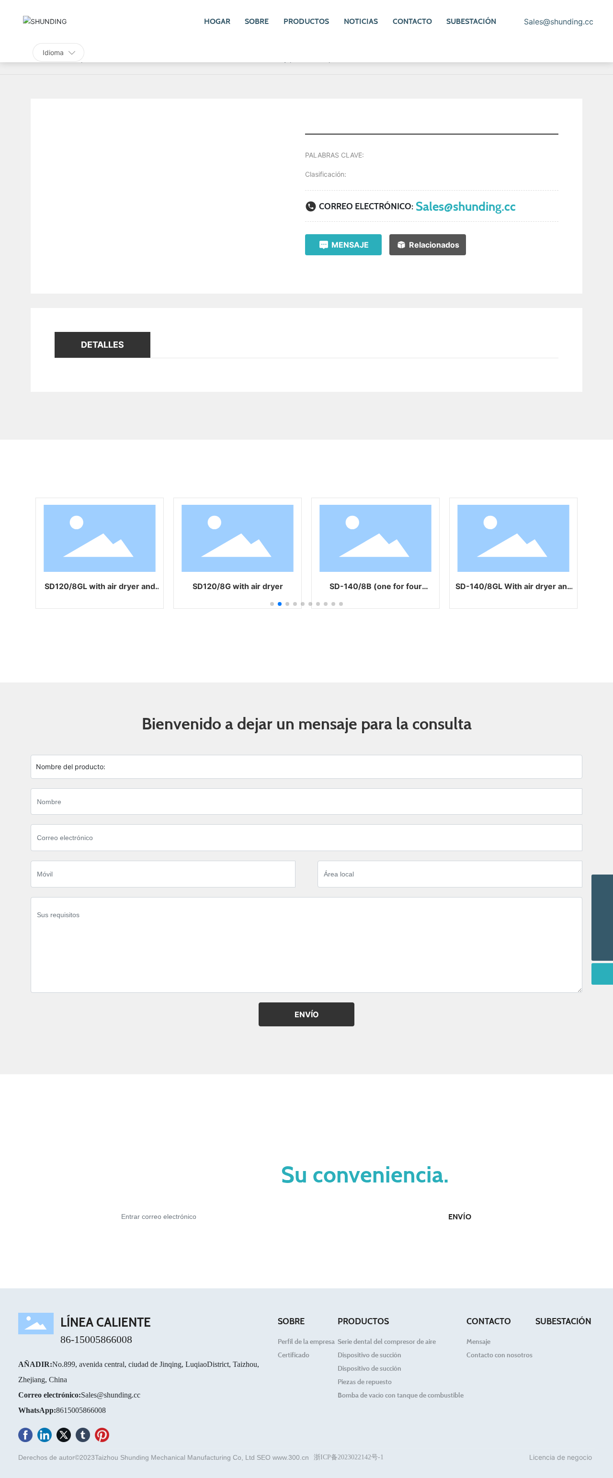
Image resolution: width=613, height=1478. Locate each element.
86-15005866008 (96, 1339)
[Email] (602, 885)
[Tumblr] (83, 1437)
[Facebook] (25, 1437)
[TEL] (602, 907)
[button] (272, 604)
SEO (264, 1457)
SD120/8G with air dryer (238, 586)
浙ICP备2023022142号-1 (349, 1457)
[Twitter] (64, 1437)
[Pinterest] (102, 1437)
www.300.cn (290, 1457)
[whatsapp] (602, 928)
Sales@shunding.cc (466, 206)
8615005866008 (81, 1410)
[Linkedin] (44, 1437)
